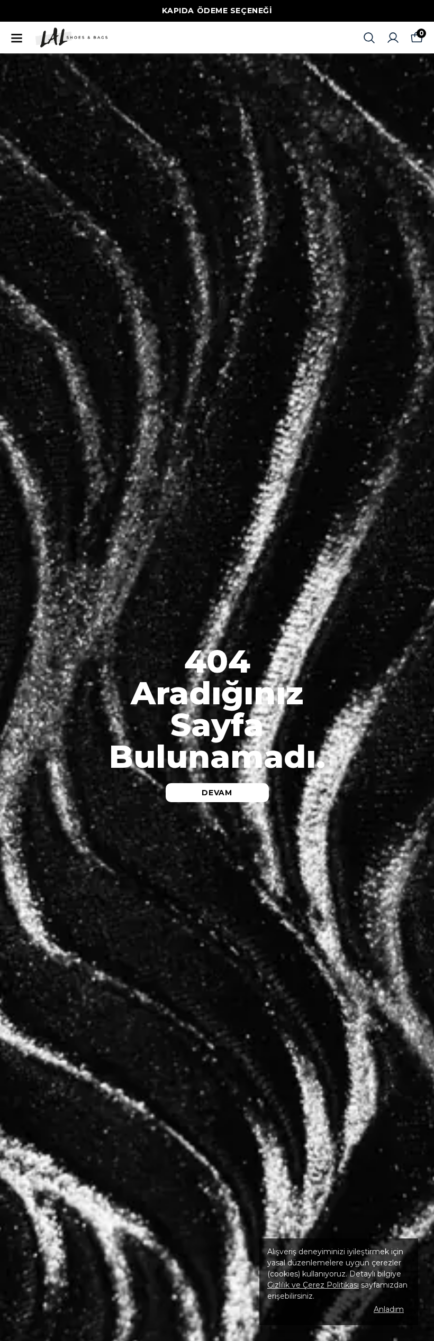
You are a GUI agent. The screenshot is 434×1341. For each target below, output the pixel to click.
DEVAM (217, 792)
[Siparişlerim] (393, 37)
